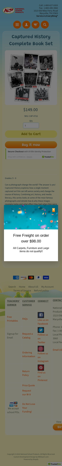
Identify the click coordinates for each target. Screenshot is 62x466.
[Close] (53, 210)
